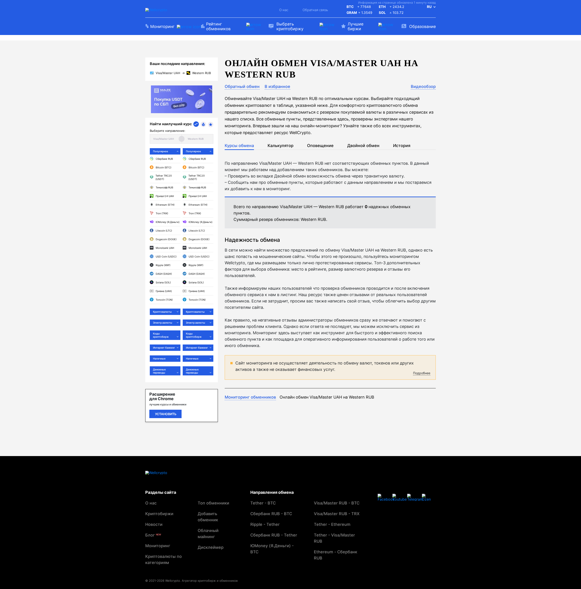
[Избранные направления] (210, 124)
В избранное (277, 86)
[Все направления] (196, 124)
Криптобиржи (159, 513)
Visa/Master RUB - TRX (336, 513)
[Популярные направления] (203, 124)
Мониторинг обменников (250, 397)
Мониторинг (157, 545)
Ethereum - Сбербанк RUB (335, 554)
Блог (153, 535)
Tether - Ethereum (332, 524)
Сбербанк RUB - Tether (273, 535)
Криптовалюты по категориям (163, 559)
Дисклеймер (211, 547)
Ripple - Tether (265, 524)
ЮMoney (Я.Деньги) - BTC (272, 548)
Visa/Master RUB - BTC (336, 503)
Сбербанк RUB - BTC (271, 513)
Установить (165, 414)
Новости (153, 524)
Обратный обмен (242, 86)
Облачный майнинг (208, 533)
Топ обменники (213, 503)
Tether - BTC (263, 503)
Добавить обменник (208, 516)
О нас (283, 10)
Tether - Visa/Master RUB (334, 538)
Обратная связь (315, 10)
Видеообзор (423, 86)
